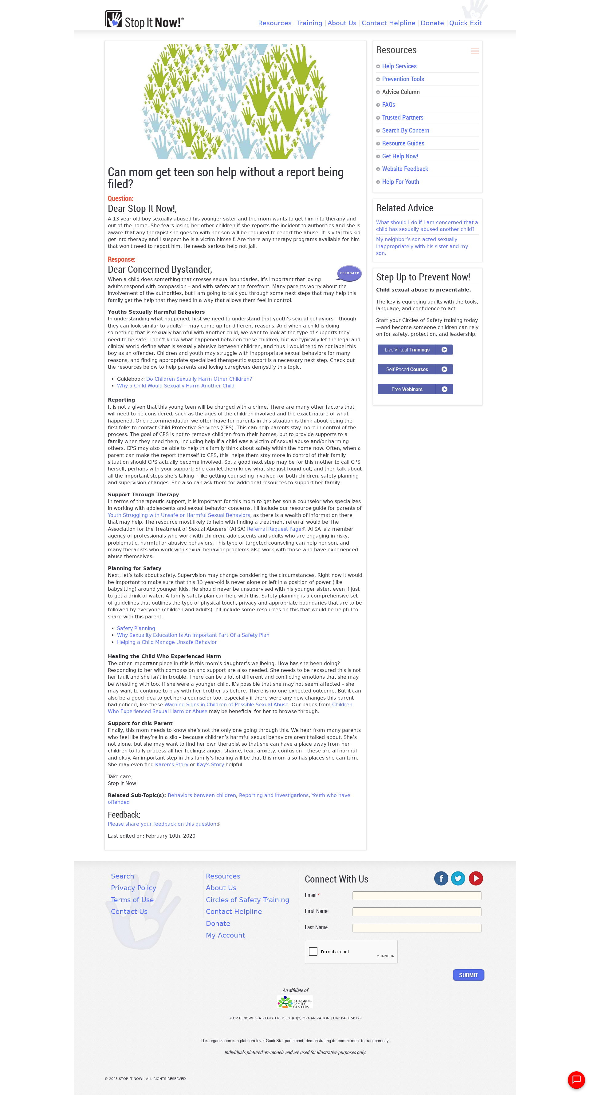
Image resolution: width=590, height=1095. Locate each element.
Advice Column (401, 91)
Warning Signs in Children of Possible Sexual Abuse (226, 705)
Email (312, 894)
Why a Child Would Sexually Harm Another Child (175, 386)
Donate (432, 23)
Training (309, 23)
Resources (275, 23)
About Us (342, 23)
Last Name (316, 927)
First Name (316, 910)
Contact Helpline (388, 23)
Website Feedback (405, 168)
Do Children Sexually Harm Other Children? (199, 379)
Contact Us (129, 911)
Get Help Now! (400, 156)
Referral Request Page (276, 529)
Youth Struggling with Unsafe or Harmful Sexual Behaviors (179, 515)
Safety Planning (136, 628)
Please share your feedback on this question (164, 824)
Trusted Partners (402, 117)
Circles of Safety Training (247, 900)
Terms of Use (132, 900)
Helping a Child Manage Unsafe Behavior (167, 642)
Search (122, 876)
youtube (475, 878)
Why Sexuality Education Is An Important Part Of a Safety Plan (193, 635)
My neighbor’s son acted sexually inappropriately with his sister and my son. (422, 246)
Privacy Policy (133, 888)
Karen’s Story (171, 765)
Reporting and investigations (274, 795)
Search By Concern (405, 130)
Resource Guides (403, 143)
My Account (225, 935)
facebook (441, 878)
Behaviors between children (202, 795)
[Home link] (144, 19)
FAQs (388, 104)
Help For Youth (400, 181)
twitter (458, 878)
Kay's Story (210, 765)
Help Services (399, 65)
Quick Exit (465, 23)
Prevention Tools (403, 78)
